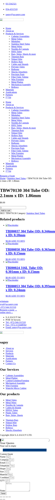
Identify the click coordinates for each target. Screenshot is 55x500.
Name (3, 457)
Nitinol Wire (16, 59)
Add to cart (5, 211)
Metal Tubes (16, 39)
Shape (3, 468)
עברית (8, 97)
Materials (10, 89)
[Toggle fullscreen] (4, 496)
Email (3, 462)
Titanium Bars (17, 56)
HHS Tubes (16, 51)
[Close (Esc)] (9, 496)
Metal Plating (17, 82)
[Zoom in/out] (1, 496)
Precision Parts (17, 74)
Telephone (5, 465)
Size (2, 471)
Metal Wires (16, 46)
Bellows (15, 87)
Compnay (4, 460)
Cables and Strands (19, 64)
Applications (11, 92)
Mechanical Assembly (21, 84)
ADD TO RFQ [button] (18, 241)
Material (4, 474)
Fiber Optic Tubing (19, 77)
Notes (3, 490)
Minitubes (15, 41)
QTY (2, 480)
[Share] (7, 496)
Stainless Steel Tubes (20, 44)
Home (8, 28)
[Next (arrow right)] (4, 499)
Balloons (15, 69)
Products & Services (15, 33)
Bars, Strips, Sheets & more (23, 54)
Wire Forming (17, 79)
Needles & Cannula (20, 49)
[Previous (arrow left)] (1, 499)
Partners (9, 95)
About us (10, 31)
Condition (4, 477)
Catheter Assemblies (20, 36)
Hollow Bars (17, 62)
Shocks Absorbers (19, 72)
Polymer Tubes (18, 67)
